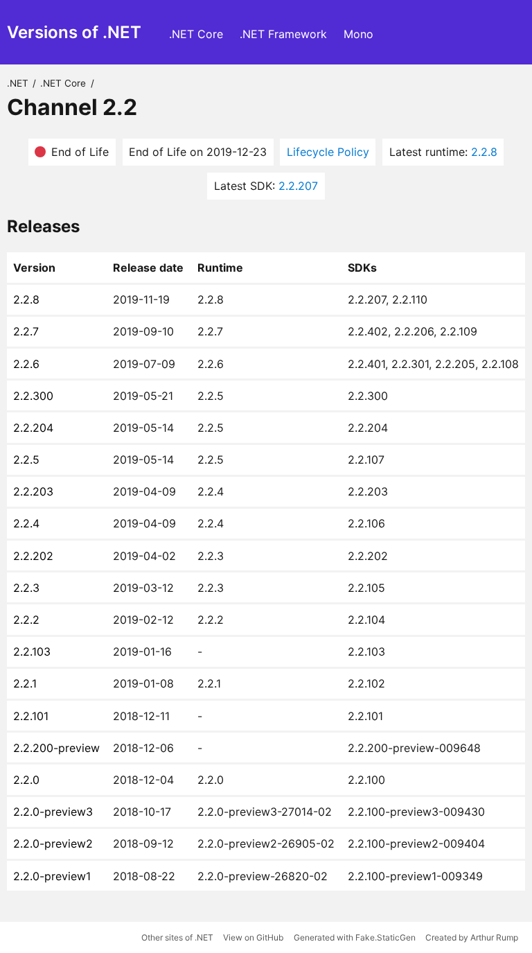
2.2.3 (26, 588)
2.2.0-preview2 (53, 843)
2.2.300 (33, 396)
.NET (17, 83)
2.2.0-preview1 (52, 876)
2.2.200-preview (56, 748)
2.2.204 (33, 428)
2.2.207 (298, 186)
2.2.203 (33, 491)
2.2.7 (26, 331)
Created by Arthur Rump (471, 937)
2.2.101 (30, 716)
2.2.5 (26, 459)
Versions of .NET (74, 32)
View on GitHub (253, 937)
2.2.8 (484, 152)
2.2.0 (26, 780)
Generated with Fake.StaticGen (355, 937)
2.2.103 (32, 651)
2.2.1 (25, 683)
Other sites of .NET (177, 937)
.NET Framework (283, 34)
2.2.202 (33, 556)
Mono (358, 34)
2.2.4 (26, 523)
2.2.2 (26, 620)
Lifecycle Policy (328, 152)
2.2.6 (26, 364)
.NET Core (196, 34)
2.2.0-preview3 (53, 812)
